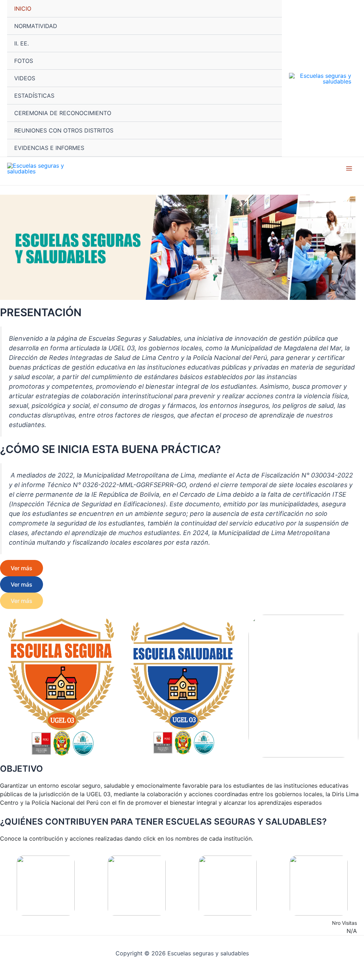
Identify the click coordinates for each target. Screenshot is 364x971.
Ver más (21, 568)
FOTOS (23, 60)
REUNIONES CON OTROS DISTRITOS (63, 130)
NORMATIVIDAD (35, 25)
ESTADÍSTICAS (34, 95)
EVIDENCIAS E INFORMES (49, 147)
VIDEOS (24, 78)
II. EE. (21, 43)
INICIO (22, 8)
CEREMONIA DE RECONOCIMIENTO (62, 113)
